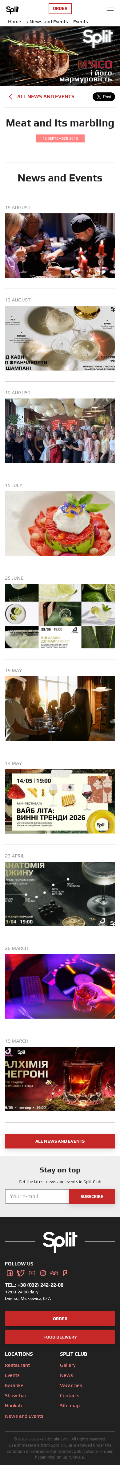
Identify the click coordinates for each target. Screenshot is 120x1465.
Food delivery (60, 1337)
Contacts (69, 1395)
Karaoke (14, 1385)
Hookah (13, 1406)
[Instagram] (43, 1272)
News (66, 1375)
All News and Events (45, 96)
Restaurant (17, 1365)
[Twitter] (21, 1272)
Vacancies (71, 1385)
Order (60, 1318)
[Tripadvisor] (54, 1272)
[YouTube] (32, 1272)
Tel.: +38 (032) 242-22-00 (34, 1285)
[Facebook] (10, 1272)
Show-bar (15, 1395)
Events (12, 1375)
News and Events (24, 1416)
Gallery (67, 1365)
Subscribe (92, 1196)
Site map (70, 1406)
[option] (60, 246)
